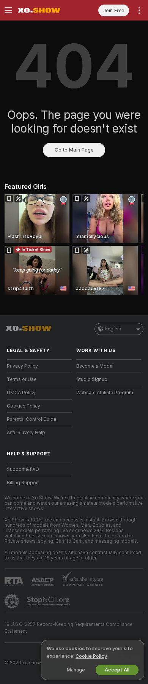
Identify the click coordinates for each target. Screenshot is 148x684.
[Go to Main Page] (45, 10)
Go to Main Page (74, 150)
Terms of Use (21, 379)
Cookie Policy (91, 656)
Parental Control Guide (31, 419)
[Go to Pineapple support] (12, 601)
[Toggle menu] (8, 10)
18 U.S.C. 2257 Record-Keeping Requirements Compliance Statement (68, 628)
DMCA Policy (21, 392)
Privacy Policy (22, 366)
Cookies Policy (23, 406)
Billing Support (23, 482)
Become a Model (94, 366)
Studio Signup (91, 379)
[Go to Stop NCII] (49, 601)
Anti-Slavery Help (26, 432)
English (113, 329)
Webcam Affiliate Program (104, 392)
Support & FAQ (23, 469)
